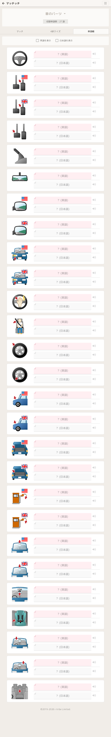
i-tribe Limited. (63, 709)
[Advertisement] (20, 727)
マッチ (20, 31)
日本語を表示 (66, 40)
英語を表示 (45, 40)
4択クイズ (55, 31)
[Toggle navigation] (105, 3)
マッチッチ (13, 3)
